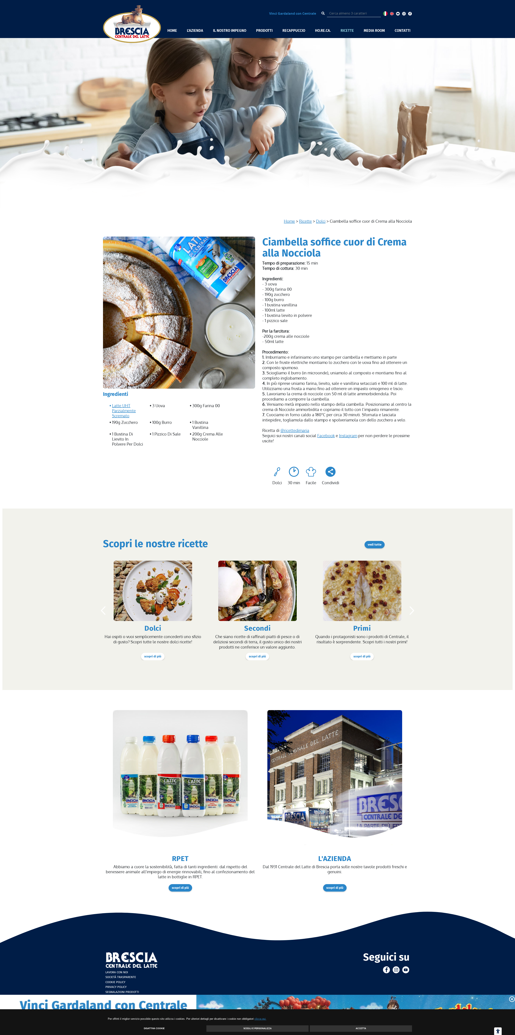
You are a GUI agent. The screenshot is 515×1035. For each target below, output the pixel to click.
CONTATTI (402, 30)
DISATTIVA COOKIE (154, 1028)
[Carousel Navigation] (257, 610)
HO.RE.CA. (323, 30)
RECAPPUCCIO (293, 30)
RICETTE (347, 30)
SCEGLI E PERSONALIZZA (257, 1028)
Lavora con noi (116, 972)
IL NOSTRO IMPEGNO (229, 30)
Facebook (326, 435)
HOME (172, 30)
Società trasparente (120, 977)
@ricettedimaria (294, 430)
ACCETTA (361, 1028)
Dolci (320, 221)
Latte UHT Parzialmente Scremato (124, 410)
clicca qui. (260, 1018)
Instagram (348, 435)
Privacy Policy (116, 987)
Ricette (305, 221)
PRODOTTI (264, 30)
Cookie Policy (115, 982)
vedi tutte (374, 544)
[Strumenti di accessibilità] (498, 1031)
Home (289, 221)
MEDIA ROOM (374, 30)
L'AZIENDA (195, 30)
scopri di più (152, 656)
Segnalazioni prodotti (122, 992)
